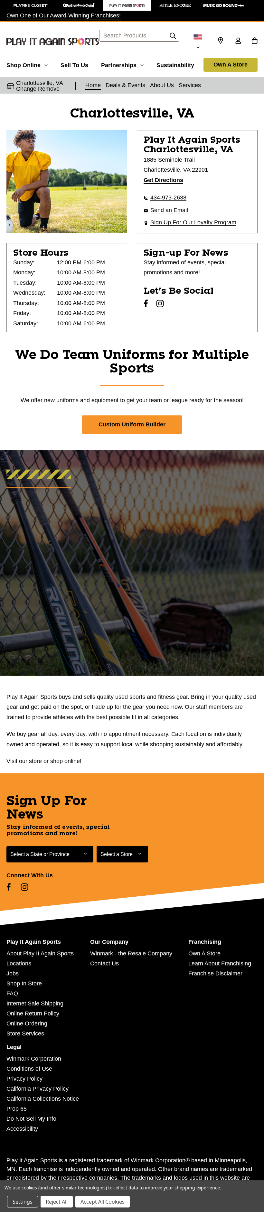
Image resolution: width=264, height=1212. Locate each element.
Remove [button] (49, 89)
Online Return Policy (32, 1013)
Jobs (12, 973)
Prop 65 (16, 1108)
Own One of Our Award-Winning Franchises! (63, 15)
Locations (18, 963)
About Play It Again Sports (40, 953)
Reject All (57, 1201)
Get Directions (163, 180)
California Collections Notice (42, 1098)
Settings (23, 1201)
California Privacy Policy (37, 1088)
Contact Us (104, 963)
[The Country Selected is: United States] (198, 41)
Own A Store (230, 64)
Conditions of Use (29, 1068)
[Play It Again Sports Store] (127, 5)
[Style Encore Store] (175, 5)
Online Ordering (26, 1023)
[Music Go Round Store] (224, 5)
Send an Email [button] (169, 210)
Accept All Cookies (102, 1201)
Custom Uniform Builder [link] (132, 424)
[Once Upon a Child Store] (79, 5)
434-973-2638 (168, 197)
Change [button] (26, 89)
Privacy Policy (24, 1078)
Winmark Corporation (33, 1058)
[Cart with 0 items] (254, 41)
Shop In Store (24, 983)
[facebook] (146, 303)
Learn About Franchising (219, 963)
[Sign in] (238, 41)
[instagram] (160, 303)
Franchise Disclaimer (215, 973)
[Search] (173, 37)
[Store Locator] (220, 41)
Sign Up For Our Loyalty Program (193, 222)
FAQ (12, 993)
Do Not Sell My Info (31, 1118)
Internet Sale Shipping (34, 1003)
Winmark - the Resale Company (131, 953)
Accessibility (22, 1128)
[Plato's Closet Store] (30, 5)
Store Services (25, 1033)
